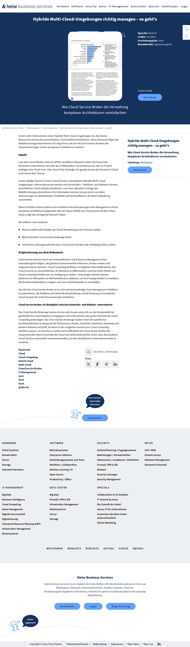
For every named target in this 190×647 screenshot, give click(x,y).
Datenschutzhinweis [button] (77, 644)
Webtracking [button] (99, 644)
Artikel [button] (108, 548)
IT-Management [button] (119, 6)
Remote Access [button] (153, 455)
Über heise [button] (133, 644)
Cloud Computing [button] (11, 504)
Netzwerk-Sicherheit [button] (156, 464)
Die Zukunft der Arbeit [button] (109, 504)
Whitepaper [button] (54, 548)
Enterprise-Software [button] (61, 455)
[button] (186, 28)
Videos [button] (123, 548)
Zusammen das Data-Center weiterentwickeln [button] (112, 515)
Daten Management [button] (12, 509)
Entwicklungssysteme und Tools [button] (67, 459)
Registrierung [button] (121, 606)
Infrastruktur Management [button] (16, 528)
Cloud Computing (50, 128)
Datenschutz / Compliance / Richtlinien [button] (118, 459)
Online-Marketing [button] (106, 522)
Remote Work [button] (9, 455)
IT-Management (33, 128)
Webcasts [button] (74, 548)
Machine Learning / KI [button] (61, 469)
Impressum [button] (117, 644)
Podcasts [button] (92, 548)
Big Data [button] (6, 494)
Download (150, 97)
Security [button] (91, 6)
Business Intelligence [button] (13, 499)
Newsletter (95, 417)
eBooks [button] (138, 548)
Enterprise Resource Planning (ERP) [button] (21, 523)
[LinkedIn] (159, 644)
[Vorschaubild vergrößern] (95, 66)
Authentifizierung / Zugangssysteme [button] (116, 450)
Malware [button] (101, 469)
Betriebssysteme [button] (59, 450)
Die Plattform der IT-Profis (12, 128)
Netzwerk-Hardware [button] (13, 469)
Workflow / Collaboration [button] (63, 464)
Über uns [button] (148, 644)
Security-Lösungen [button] (107, 474)
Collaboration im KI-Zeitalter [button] (112, 494)
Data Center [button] (138, 6)
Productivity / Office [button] (60, 479)
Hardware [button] (63, 6)
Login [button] (184, 6)
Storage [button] (6, 464)
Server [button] (5, 459)
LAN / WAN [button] (150, 450)
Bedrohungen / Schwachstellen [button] (113, 455)
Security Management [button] (109, 479)
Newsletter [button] (67, 606)
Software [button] (77, 6)
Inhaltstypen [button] (170, 6)
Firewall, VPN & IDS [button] (107, 464)
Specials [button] (154, 6)
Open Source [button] (56, 474)
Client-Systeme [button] (10, 450)
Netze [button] (102, 6)
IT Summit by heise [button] (107, 499)
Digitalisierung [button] (10, 519)
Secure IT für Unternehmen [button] (111, 509)
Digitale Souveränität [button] (13, 514)
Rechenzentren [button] (10, 533)
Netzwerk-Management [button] (157, 459)
